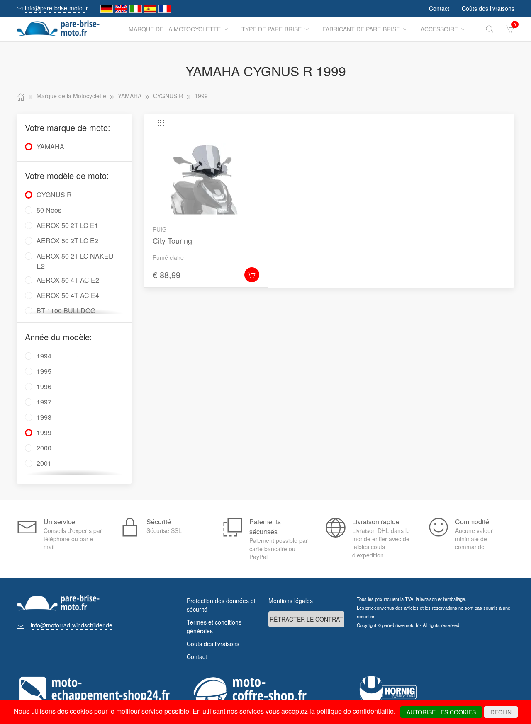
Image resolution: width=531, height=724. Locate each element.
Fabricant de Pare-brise (361, 29)
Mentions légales (290, 600)
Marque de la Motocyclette (175, 29)
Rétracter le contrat (306, 619)
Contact (439, 8)
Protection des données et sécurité (221, 604)
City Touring (172, 240)
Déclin (501, 712)
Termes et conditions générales (214, 626)
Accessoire (439, 29)
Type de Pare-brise (271, 29)
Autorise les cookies (441, 712)
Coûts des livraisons (488, 8)
